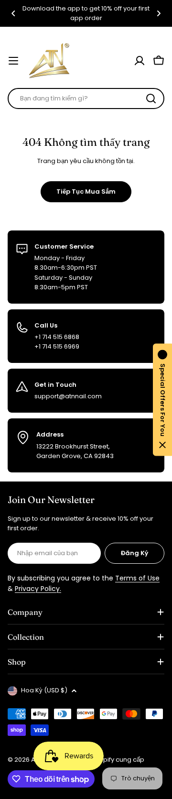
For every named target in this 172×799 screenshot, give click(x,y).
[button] (13, 13)
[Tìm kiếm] (151, 98)
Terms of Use (137, 578)
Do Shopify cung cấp (112, 759)
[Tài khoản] (139, 60)
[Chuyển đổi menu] (13, 60)
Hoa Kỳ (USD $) (44, 690)
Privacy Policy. (38, 588)
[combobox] (86, 98)
